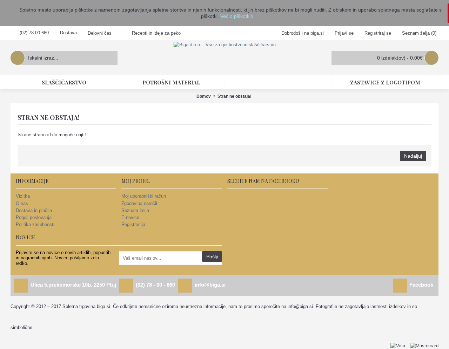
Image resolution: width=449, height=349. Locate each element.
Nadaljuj (413, 156)
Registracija (133, 224)
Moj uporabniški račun (143, 196)
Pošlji (212, 256)
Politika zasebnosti (35, 224)
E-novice (130, 217)
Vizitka (23, 196)
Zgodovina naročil (139, 203)
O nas (22, 203)
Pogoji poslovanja (34, 217)
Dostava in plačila (34, 210)
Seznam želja (135, 210)
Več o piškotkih (236, 16)
